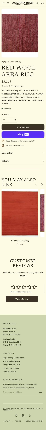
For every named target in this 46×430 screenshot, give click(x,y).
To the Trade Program (11, 361)
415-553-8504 (14, 334)
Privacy (7, 421)
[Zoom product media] (34, 12)
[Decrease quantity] (4, 119)
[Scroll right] (41, 184)
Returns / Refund (34, 421)
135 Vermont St (9, 331)
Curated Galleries (9, 372)
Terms (18, 421)
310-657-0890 (15, 345)
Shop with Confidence (11, 365)
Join (40, 392)
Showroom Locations (11, 368)
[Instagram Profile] (16, 415)
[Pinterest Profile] (23, 415)
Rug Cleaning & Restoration (13, 358)
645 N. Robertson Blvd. (12, 342)
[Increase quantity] (15, 119)
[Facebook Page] (29, 415)
